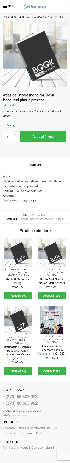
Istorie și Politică (53, 218)
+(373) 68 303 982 (20, 403)
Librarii (50, 447)
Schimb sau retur (13, 433)
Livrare (30, 433)
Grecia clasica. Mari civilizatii (52, 281)
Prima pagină (9, 17)
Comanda (9, 428)
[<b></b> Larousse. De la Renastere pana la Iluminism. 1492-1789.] (52, 320)
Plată (39, 433)
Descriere (35, 165)
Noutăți (25, 447)
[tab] (35, 165)
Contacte (38, 447)
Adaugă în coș (43, 137)
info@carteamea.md (15, 415)
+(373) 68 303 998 (20, 396)
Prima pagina (11, 447)
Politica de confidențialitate (34, 428)
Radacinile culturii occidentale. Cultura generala (18, 352)
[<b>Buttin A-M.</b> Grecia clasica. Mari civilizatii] (52, 252)
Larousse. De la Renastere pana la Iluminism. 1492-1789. (51, 350)
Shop (21, 17)
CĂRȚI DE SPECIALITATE (39, 17)
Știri (55, 428)
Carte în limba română (31, 218)
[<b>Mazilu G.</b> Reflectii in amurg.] (18, 252)
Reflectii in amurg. (18, 281)
